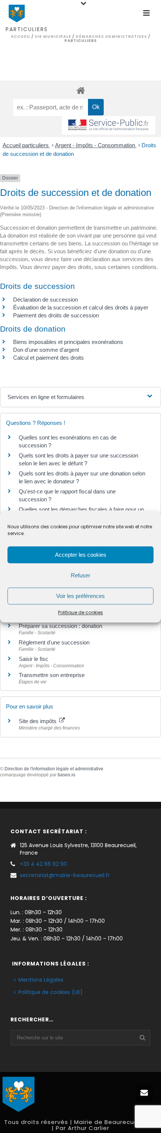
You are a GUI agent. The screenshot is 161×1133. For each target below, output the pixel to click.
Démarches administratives (111, 36)
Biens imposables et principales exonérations (68, 342)
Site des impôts (38, 721)
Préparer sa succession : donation (60, 626)
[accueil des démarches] (80, 90)
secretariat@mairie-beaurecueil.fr (65, 875)
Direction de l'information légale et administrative (53, 768)
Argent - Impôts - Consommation (96, 145)
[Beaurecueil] (18, 1093)
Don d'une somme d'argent (46, 350)
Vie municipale (53, 36)
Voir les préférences (80, 596)
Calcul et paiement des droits (48, 357)
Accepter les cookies (80, 555)
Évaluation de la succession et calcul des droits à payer (80, 307)
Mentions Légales (40, 980)
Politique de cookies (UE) (50, 992)
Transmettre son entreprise (52, 675)
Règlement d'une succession (54, 642)
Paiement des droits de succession (56, 315)
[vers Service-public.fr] (108, 125)
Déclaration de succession (45, 299)
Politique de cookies (80, 612)
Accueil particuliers (26, 145)
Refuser (80, 575)
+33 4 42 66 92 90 (43, 864)
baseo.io (66, 774)
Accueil (20, 36)
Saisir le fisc (33, 659)
